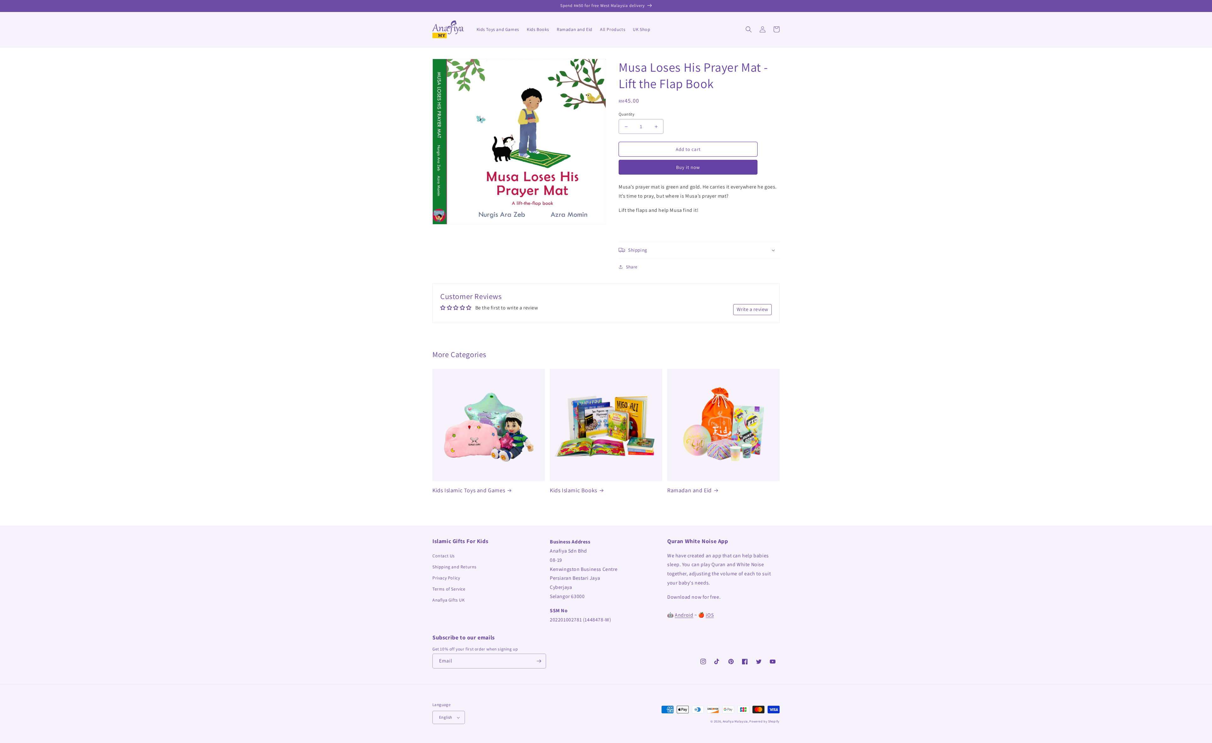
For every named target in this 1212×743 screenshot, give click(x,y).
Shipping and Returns (454, 567)
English (445, 717)
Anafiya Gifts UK (448, 600)
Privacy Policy (446, 578)
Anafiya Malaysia (735, 721)
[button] (749, 29)
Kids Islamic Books (573, 490)
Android (684, 615)
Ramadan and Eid (689, 490)
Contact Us (443, 556)
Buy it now (688, 167)
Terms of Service (449, 589)
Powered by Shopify (764, 721)
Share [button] (632, 267)
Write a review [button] (752, 309)
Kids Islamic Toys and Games (468, 490)
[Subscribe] (539, 661)
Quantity (626, 114)
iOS (710, 615)
